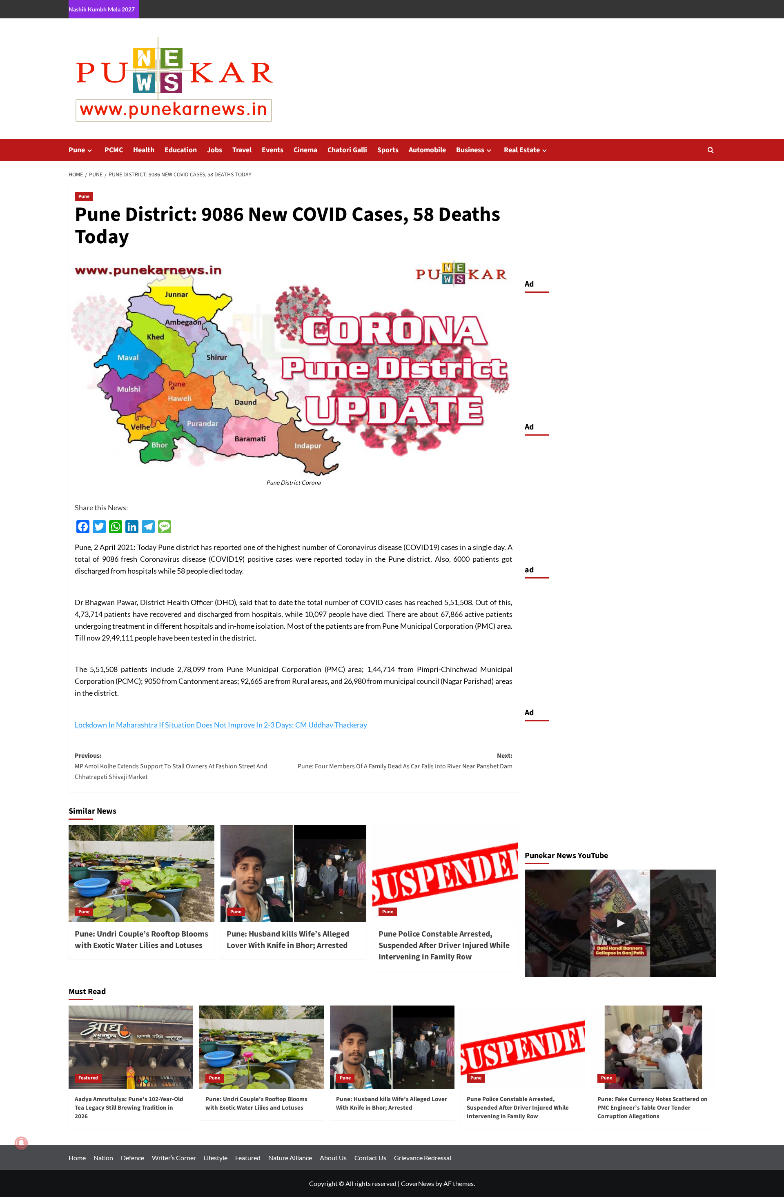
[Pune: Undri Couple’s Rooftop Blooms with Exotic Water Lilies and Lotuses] (141, 873)
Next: (405, 761)
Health (143, 150)
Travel (242, 150)
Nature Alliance (290, 1157)
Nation (103, 1157)
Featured (88, 1078)
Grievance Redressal (422, 1157)
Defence (132, 1157)
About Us (333, 1157)
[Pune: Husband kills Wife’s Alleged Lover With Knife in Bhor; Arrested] (293, 873)
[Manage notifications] (21, 1143)
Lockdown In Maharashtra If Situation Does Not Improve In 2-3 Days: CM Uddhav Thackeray (221, 724)
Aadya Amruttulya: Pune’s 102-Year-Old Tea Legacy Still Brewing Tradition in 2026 (129, 1108)
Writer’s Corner (174, 1157)
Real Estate (522, 150)
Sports (388, 150)
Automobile (427, 150)
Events (272, 150)
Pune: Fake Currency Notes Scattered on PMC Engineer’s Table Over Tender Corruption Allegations (652, 1108)
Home (77, 1157)
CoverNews (417, 1183)
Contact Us (370, 1157)
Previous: (171, 766)
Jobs (214, 150)
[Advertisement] (620, 355)
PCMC (114, 150)
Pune (77, 150)
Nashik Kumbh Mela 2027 (102, 9)
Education (181, 150)
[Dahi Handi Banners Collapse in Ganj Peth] (620, 923)
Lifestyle (215, 1157)
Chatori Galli (347, 150)
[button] (711, 150)
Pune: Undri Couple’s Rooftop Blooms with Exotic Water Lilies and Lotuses (141, 939)
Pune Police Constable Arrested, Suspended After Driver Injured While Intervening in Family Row (444, 945)
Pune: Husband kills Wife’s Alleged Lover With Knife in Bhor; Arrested (288, 939)
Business (470, 150)
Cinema (305, 150)
